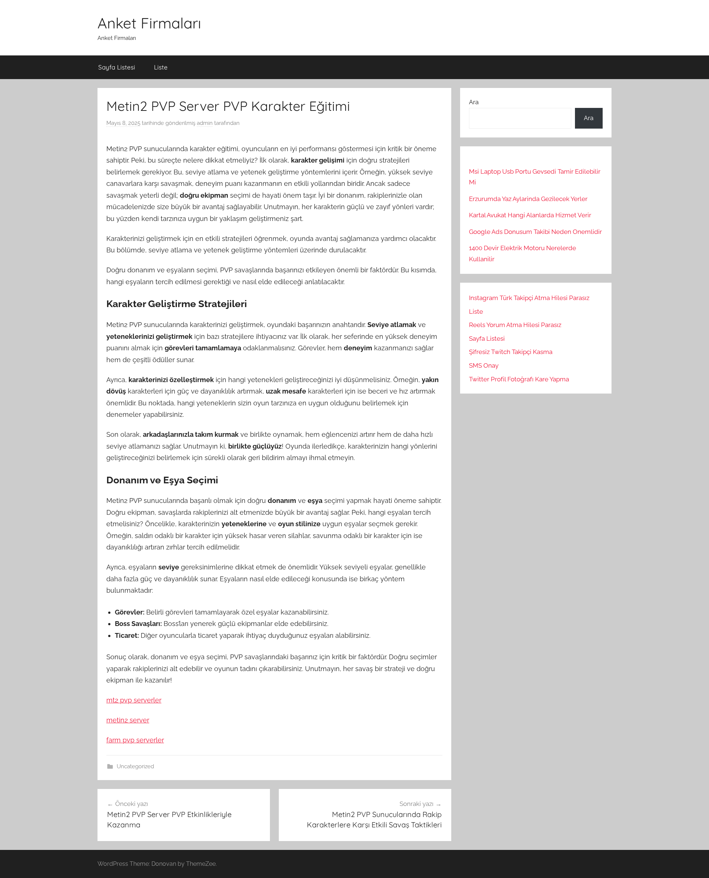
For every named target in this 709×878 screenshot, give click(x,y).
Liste (161, 67)
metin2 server (127, 720)
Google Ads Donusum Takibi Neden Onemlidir (535, 231)
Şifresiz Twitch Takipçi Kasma (510, 351)
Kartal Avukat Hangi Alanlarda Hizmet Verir (530, 215)
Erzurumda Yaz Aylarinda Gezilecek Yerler (528, 199)
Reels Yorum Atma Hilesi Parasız (515, 325)
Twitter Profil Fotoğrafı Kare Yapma (519, 379)
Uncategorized (135, 766)
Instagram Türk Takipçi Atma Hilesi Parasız (529, 298)
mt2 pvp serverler (133, 700)
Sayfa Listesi (116, 67)
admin (205, 123)
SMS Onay (484, 365)
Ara (474, 102)
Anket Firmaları (149, 23)
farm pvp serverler (135, 740)
